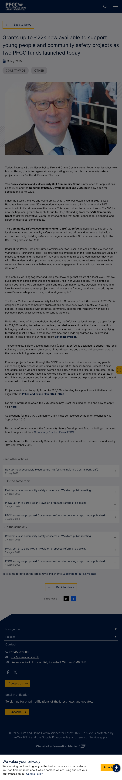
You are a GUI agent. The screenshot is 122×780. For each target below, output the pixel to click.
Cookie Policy (34, 773)
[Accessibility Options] (116, 768)
